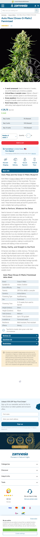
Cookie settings (20, 533)
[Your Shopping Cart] (38, 5)
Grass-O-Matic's (15, 179)
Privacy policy (33, 518)
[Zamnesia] (19, 5)
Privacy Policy (27, 427)
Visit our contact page (30, 499)
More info (34, 153)
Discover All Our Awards (20, 447)
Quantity (21, 135)
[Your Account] (35, 5)
